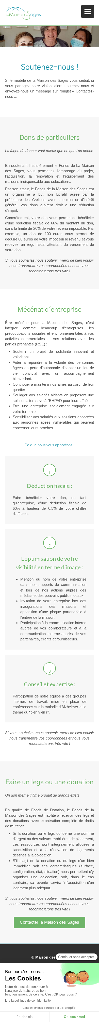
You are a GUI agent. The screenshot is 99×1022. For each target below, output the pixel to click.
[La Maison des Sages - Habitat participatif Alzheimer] (23, 12)
